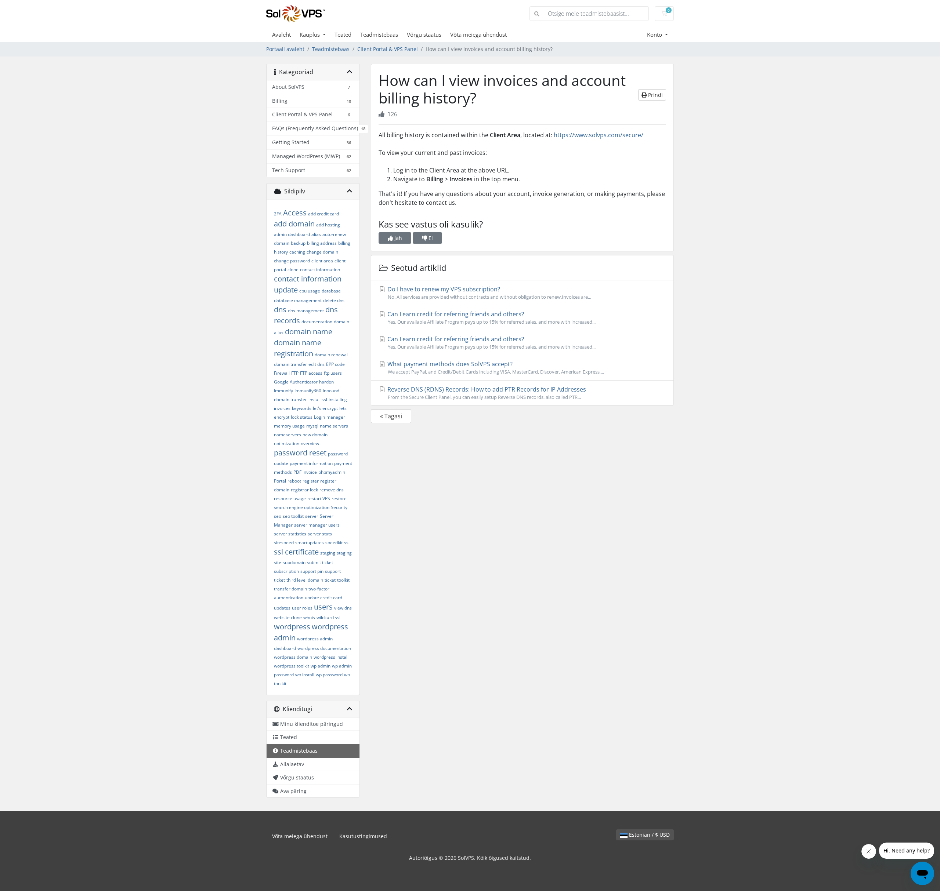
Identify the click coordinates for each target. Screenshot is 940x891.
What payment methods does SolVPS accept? (495, 367)
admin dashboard (292, 234)
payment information (311, 463)
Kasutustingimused (363, 836)
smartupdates (309, 542)
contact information (320, 269)
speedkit (334, 542)
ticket (330, 580)
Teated (343, 34)
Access (295, 213)
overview (310, 443)
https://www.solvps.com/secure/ (598, 135)
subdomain (294, 562)
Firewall (282, 373)
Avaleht (281, 34)
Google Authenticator (296, 382)
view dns (343, 608)
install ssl (317, 399)
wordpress (292, 627)
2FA (278, 214)
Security (339, 507)
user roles (302, 608)
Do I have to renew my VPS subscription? (488, 292)
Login (319, 417)
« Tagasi (391, 416)
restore (339, 498)
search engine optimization (301, 507)
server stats (320, 534)
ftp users (333, 373)
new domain (315, 435)
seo (277, 516)
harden (326, 382)
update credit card (323, 597)
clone (293, 269)
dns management (306, 311)
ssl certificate (296, 552)
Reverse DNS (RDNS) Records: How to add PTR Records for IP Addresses (486, 392)
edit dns (316, 364)
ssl (347, 542)
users (323, 607)
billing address (322, 243)
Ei (430, 237)
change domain (322, 252)
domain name (308, 332)
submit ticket (320, 562)
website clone (288, 617)
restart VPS (318, 498)
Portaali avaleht (285, 49)
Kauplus (310, 34)
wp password (329, 675)
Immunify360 (307, 391)
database (331, 291)
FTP (295, 373)
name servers (334, 426)
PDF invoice (305, 472)
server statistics (290, 534)
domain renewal (331, 355)
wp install (304, 675)
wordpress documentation (324, 648)
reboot (294, 481)
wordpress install (331, 657)
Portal (280, 481)
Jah (397, 237)
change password (292, 261)
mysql (312, 426)
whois (309, 617)
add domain (294, 224)
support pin (311, 571)
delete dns (333, 300)
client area (322, 261)
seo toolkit (293, 516)
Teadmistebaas (379, 34)
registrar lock (304, 490)
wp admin (320, 666)
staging (327, 553)
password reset (300, 453)
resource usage (290, 498)
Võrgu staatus (424, 34)
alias (316, 234)
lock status (301, 417)
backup (298, 243)
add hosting (328, 225)
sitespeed (284, 542)
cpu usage (309, 291)
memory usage (289, 426)
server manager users (317, 525)
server (311, 516)
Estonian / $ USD (649, 834)
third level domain (304, 580)
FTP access (311, 373)
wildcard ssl (328, 617)
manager (335, 417)
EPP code (335, 364)
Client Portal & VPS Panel (387, 49)
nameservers (287, 435)
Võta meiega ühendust (478, 34)
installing (338, 399)
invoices (282, 408)
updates (282, 608)
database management (298, 300)
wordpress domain (293, 657)
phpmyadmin (331, 472)
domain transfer (290, 364)
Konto (655, 34)
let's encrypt (325, 408)
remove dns (331, 490)
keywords (301, 408)
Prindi (655, 94)
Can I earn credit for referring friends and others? (491, 317)
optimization (286, 443)
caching (297, 252)
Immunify (283, 391)
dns (280, 309)
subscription (286, 571)
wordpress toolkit (291, 666)
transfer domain (290, 589)
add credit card (323, 214)
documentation (316, 322)
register (311, 481)
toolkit (343, 580)
